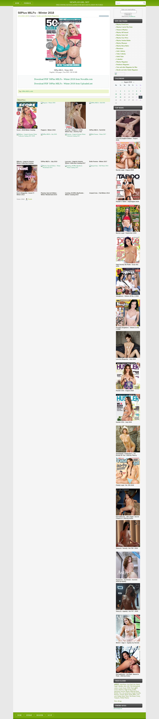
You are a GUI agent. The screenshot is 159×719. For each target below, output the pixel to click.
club (128, 686)
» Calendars (119, 59)
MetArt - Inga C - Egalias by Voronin (127, 643)
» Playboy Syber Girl (121, 35)
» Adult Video (119, 56)
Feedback (27, 3)
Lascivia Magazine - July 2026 (126, 359)
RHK (134, 694)
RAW (130, 694)
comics (116, 688)
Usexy (138, 696)
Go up (50, 715)
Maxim (128, 691)
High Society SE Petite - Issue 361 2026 (127, 265)
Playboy (116, 694)
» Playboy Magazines (121, 62)
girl (136, 688)
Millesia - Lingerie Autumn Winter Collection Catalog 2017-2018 (25, 162)
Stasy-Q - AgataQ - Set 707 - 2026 (127, 611)
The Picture (132, 696)
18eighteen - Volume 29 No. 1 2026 (127, 296)
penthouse (128, 693)
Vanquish (116, 698)
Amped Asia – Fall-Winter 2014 (99, 193)
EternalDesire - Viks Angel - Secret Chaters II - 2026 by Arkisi (127, 517)
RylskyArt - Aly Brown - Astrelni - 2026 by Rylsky (127, 580)
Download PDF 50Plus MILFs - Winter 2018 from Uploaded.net (63, 83)
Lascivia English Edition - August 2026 (127, 139)
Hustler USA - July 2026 (124, 422)
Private (122, 694)
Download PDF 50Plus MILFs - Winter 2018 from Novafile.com (63, 79)
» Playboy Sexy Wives (121, 38)
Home (17, 3)
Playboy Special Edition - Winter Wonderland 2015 (49, 194)
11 (120, 94)
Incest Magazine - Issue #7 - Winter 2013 (26, 194)
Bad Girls (133, 684)
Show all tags (118, 701)
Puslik (30, 199)
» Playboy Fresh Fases (122, 24)
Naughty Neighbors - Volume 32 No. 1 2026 (127, 328)
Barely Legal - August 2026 (125, 170)
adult (31, 91)
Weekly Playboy (124, 698)
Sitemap (29, 715)
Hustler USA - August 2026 (125, 390)
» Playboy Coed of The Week (123, 27)
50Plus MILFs (26, 91)
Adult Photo (123, 684)
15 (136, 94)
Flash (132, 688)
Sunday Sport (121, 696)
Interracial (117, 691)
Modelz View (118, 693)
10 (116, 94)
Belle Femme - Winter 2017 (98, 161)
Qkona (126, 694)
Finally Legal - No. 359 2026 (125, 485)
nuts (123, 693)
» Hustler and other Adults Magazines (126, 70)
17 (116, 97)
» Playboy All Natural (121, 32)
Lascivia (122, 691)
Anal (128, 684)
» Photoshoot (119, 48)
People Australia (136, 693)
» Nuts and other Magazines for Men (126, 67)
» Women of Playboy (121, 30)
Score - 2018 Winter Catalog (26, 130)
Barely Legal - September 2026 (126, 233)
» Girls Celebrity (120, 51)
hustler (134, 690)
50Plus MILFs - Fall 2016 (97, 130)
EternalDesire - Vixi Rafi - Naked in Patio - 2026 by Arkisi (127, 675)
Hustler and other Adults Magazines (47, 16)
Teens (127, 696)
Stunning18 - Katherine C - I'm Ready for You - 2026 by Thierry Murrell (126, 454)
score (138, 694)
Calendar (120, 686)
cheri (124, 686)
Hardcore (121, 690)
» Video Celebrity (120, 54)
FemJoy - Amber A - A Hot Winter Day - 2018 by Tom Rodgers (73, 130)
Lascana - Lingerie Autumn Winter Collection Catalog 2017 (75, 162)
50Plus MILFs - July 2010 (49, 161)
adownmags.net (118, 708)
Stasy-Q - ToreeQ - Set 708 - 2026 (127, 548)
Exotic (124, 688)
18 (120, 97)
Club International (135, 686)
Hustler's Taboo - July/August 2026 (127, 201)
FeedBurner (132, 16)
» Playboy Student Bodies (123, 40)
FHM (128, 688)
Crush (120, 688)
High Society (128, 690)
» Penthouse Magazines (122, 64)
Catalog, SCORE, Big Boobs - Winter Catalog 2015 (74, 194)
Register (40, 715)
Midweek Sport (134, 691)
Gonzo (116, 690)
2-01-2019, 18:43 (23, 16)
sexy (115, 696)
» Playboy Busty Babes (122, 46)
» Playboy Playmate (121, 43)
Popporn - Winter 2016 (48, 130)
